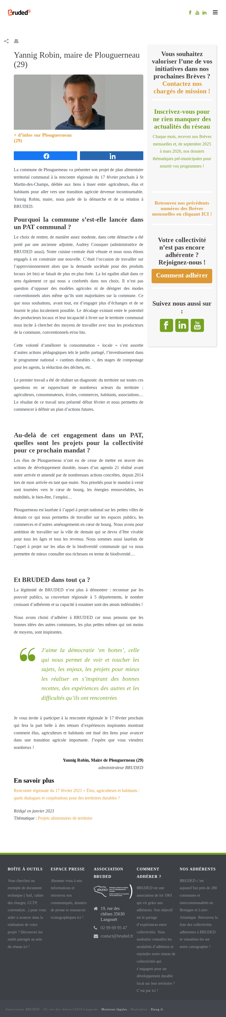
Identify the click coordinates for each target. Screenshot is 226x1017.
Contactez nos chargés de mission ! (182, 87)
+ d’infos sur (28, 135)
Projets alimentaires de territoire (65, 818)
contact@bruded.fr (117, 936)
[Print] (19, 41)
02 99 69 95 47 (114, 927)
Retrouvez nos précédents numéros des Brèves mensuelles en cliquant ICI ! (182, 208)
